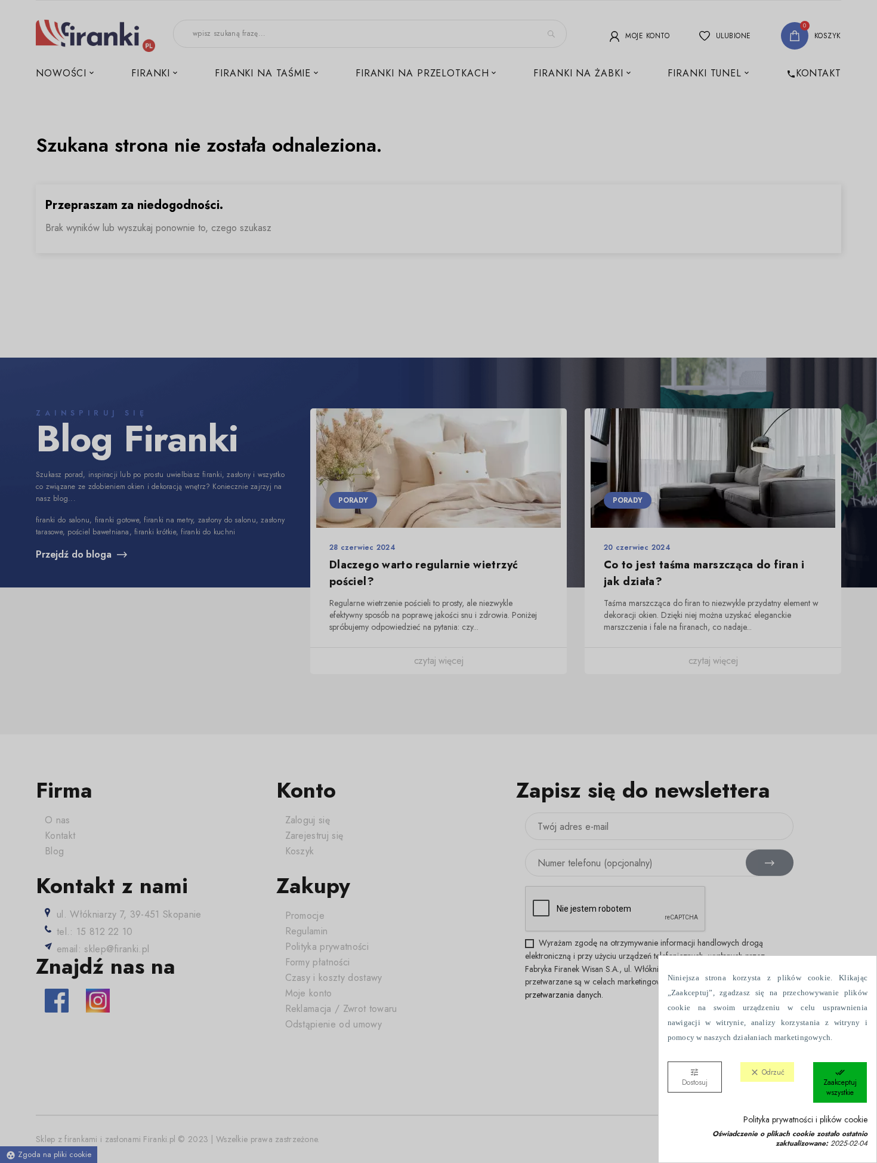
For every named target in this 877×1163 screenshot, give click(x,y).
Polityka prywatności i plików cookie (805, 1119)
